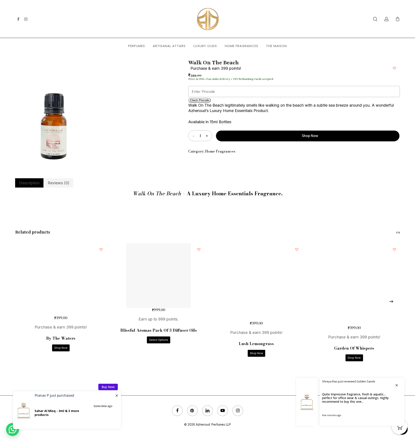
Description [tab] (29, 183)
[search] (375, 19)
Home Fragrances (220, 151)
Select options (158, 339)
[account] (386, 19)
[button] (395, 67)
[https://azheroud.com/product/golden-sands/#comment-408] (350, 403)
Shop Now (310, 135)
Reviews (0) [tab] (58, 183)
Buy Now (108, 387)
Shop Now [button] (60, 347)
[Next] (391, 301)
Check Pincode (199, 100)
